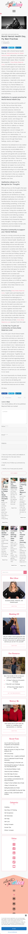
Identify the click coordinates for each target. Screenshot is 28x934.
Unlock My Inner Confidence (11, 771)
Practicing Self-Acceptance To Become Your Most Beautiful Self (14, 765)
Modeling (6, 807)
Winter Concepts (9, 830)
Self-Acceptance (8, 813)
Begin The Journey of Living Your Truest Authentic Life (14, 750)
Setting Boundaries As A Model (12, 788)
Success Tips (7, 827)
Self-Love (7, 821)
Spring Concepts (8, 824)
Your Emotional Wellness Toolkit (12, 769)
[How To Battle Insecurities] (4, 528)
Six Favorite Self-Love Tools (11, 747)
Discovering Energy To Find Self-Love (13, 762)
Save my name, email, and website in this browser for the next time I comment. (13, 457)
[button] (26, 915)
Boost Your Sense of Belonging (12, 776)
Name (4, 426)
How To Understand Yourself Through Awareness (13, 759)
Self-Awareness (8, 815)
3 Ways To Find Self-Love (10, 785)
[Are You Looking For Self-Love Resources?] (23, 480)
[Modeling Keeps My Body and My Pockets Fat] (4, 483)
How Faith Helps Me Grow (10, 774)
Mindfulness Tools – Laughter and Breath (14, 756)
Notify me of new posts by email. (13, 468)
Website (3, 443)
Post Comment (14, 473)
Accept (14, 928)
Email (4, 435)
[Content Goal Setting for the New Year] (14, 528)
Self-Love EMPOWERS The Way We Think (14, 790)
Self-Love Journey (8, 753)
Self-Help (6, 818)
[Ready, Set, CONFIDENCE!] (14, 479)
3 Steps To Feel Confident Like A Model (14, 783)
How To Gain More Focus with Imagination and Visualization (11, 743)
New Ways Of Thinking (10, 810)
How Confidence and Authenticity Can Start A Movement (13, 779)
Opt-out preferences (12, 932)
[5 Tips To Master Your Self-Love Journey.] (23, 528)
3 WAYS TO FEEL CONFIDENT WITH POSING (13, 793)
